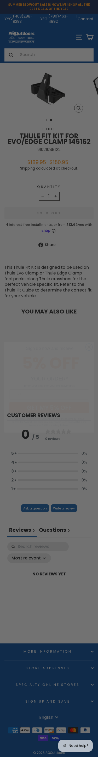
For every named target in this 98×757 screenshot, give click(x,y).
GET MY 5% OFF (49, 398)
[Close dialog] (89, 338)
